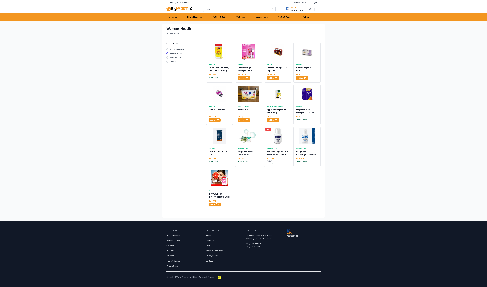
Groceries (170, 245)
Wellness (212, 64)
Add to (242, 78)
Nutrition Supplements (275, 106)
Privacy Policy (211, 255)
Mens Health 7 (175, 57)
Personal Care (243, 148)
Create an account (299, 2)
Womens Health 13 (177, 53)
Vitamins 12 (174, 61)
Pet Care (212, 191)
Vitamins (212, 148)
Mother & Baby (243, 106)
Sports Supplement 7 (178, 49)
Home (208, 235)
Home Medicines (173, 235)
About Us (210, 240)
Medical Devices (173, 261)
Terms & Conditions (214, 250)
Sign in (315, 2)
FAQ (208, 245)
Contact (209, 261)
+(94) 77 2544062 (253, 246)
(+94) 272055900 (182, 2)
